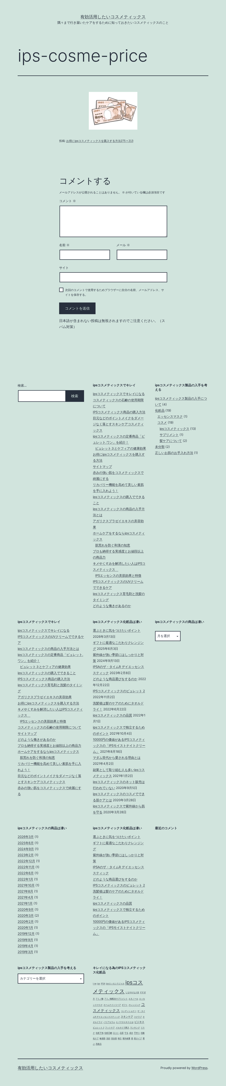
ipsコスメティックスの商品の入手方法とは (48, 649)
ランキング (135, 1027)
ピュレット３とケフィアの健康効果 (120, 448)
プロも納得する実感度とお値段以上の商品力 (49, 745)
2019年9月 (25, 940)
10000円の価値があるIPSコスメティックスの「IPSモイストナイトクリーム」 (119, 745)
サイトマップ (102, 466)
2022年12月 (26, 861)
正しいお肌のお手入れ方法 (174, 453)
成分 (131, 1033)
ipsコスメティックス (174, 429)
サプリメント (169, 435)
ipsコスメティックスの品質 (112, 715)
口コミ (116, 1033)
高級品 (99, 1044)
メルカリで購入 (122, 1027)
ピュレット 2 (98, 1027)
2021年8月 (25, 891)
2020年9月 (26, 909)
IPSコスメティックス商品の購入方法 (119, 412)
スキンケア (127, 1016)
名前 (64, 245)
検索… (22, 385)
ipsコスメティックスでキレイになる (119, 394)
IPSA (103, 983)
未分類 (160, 447)
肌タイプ (138, 1038)
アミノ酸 (99, 999)
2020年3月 (26, 915)
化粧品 (160, 410)
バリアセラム (109, 1022)
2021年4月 (25, 897)
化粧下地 (99, 1033)
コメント (67, 201)
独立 (120, 1038)
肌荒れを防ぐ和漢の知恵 (112, 545)
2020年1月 (25, 927)
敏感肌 (102, 1038)
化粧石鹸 (108, 1033)
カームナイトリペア (112, 1005)
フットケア (110, 1027)
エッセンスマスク (170, 416)
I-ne (94, 983)
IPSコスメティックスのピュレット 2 (119, 691)
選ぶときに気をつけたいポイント (117, 630)
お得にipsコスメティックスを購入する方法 (93, 140)
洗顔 (108, 1038)
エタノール (133, 999)
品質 (122, 1033)
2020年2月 (26, 921)
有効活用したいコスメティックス (113, 16)
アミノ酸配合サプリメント (116, 999)
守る (126, 1033)
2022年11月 (26, 867)
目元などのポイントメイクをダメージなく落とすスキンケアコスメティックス (118, 424)
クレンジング (134, 1005)
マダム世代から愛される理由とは (117, 757)
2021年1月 (25, 903)
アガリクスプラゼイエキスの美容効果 (45, 697)
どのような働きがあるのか (112, 606)
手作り (137, 1033)
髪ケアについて (171, 441)
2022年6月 (26, 873)
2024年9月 (26, 849)
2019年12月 (26, 933)
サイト (64, 268)
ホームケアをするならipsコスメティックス (48, 751)
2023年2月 (26, 855)
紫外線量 (126, 1038)
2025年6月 (26, 843)
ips (98, 983)
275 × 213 (127, 140)
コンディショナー (128, 1011)
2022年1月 (25, 879)
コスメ (162, 422)
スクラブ (138, 1017)
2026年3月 (26, 837)
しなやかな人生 (132, 992)
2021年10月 (26, 885)
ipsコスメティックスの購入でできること (47, 673)
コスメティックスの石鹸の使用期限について (49, 727)
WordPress (199, 1068)
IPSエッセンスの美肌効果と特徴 (118, 575)
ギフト (125, 1005)
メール (123, 245)
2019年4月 (25, 946)
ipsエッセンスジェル (115, 983)
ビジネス (139, 1021)
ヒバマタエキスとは (124, 1022)
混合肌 (114, 1038)
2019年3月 (25, 952)
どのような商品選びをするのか (115, 679)
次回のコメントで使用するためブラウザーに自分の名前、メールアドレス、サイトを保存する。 (114, 292)
